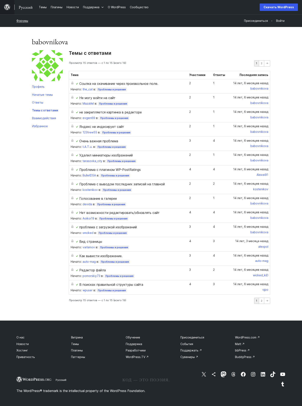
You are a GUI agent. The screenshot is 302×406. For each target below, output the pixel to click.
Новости (22, 344)
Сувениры (189, 357)
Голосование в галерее (98, 198)
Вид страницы (90, 241)
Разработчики (136, 350)
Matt (240, 344)
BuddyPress (245, 357)
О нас (20, 337)
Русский (61, 380)
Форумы (22, 20)
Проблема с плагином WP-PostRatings (110, 170)
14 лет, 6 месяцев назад (250, 83)
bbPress (242, 350)
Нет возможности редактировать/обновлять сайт (119, 213)
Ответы (37, 102)
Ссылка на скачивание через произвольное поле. (118, 84)
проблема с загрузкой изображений (108, 227)
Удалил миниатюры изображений (106, 155)
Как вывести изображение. (100, 256)
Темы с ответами (45, 110)
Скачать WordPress (279, 7)
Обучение (133, 337)
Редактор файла (92, 270)
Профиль (38, 86)
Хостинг (22, 350)
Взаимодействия (44, 118)
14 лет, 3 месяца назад (251, 241)
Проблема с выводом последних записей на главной (122, 184)
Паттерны (78, 357)
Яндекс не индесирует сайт (101, 127)
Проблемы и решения (112, 89)
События (186, 344)
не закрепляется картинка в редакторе (110, 112)
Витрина (77, 337)
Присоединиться (192, 337)
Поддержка (134, 344)
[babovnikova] (47, 66)
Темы (75, 344)
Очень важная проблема (98, 141)
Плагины (77, 350)
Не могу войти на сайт (97, 98)
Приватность (25, 357)
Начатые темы (42, 94)
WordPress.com (247, 337)
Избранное (40, 126)
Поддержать (191, 350)
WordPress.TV (137, 357)
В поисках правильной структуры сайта (111, 284)
